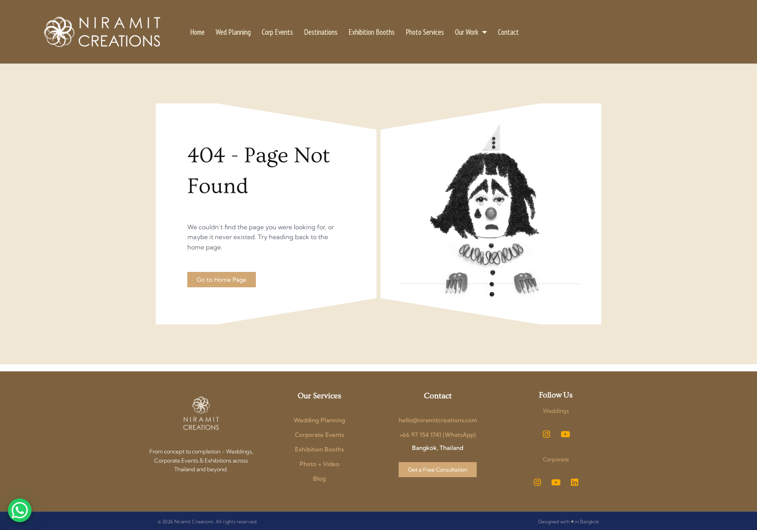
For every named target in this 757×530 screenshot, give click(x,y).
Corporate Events (319, 434)
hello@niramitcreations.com (438, 420)
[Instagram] (546, 434)
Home (197, 32)
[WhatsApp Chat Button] (20, 510)
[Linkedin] (574, 483)
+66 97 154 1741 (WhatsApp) (437, 434)
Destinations (320, 32)
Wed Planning (233, 32)
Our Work (466, 32)
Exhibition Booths (372, 32)
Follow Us (555, 395)
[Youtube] (565, 434)
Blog (319, 478)
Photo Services (425, 32)
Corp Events (277, 32)
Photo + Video (319, 464)
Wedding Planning (319, 420)
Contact (508, 32)
